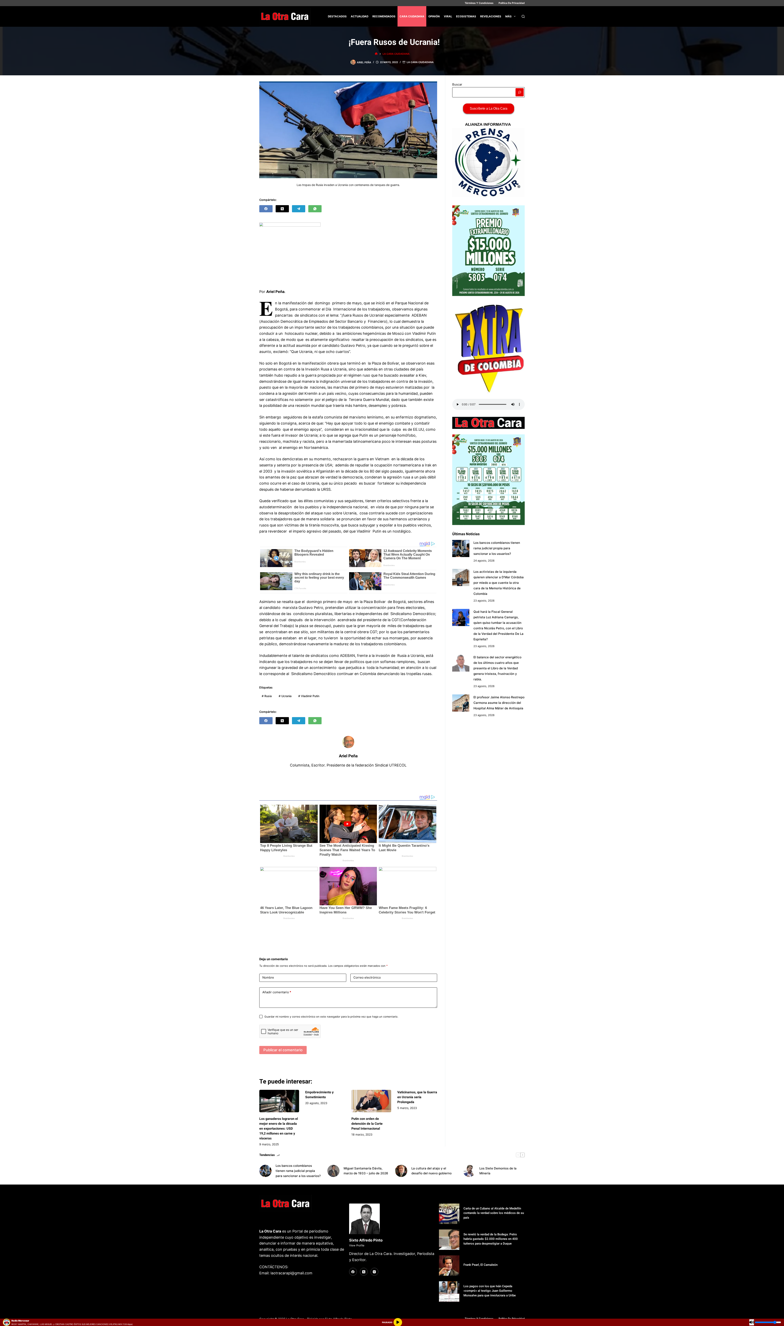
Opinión (434, 16)
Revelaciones (490, 16)
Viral (448, 16)
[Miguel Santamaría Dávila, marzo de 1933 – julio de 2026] (333, 1171)
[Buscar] (523, 16)
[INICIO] (376, 53)
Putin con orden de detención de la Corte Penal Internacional (367, 1123)
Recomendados (383, 16)
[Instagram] (374, 1272)
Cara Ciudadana (412, 16)
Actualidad (359, 16)
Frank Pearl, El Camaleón (480, 1265)
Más (508, 16)
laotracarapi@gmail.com (291, 1273)
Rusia (267, 696)
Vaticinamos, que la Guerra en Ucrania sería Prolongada (417, 1097)
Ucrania (285, 696)
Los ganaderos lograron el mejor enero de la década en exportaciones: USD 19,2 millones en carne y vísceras (278, 1128)
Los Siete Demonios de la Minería (498, 1170)
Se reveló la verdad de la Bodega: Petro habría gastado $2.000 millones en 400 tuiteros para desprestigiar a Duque (490, 1239)
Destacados (337, 16)
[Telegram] (298, 208)
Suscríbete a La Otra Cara (488, 108)
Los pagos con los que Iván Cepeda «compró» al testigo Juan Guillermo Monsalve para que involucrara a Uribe (489, 1290)
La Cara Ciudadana (420, 62)
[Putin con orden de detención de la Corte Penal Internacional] (371, 1101)
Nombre (268, 977)
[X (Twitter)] (282, 208)
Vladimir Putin (308, 696)
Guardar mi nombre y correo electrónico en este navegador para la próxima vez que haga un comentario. (331, 1016)
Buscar (457, 84)
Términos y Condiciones (479, 2)
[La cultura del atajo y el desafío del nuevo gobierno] (401, 1171)
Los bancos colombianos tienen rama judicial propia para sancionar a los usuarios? (496, 548)
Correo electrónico (367, 977)
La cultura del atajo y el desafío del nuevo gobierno (431, 1170)
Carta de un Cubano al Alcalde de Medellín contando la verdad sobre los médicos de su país (493, 1213)
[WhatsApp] (315, 208)
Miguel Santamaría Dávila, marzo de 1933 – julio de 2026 (366, 1170)
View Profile (356, 1245)
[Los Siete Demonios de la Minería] (469, 1171)
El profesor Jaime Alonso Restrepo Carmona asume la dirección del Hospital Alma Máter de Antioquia (499, 702)
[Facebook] (266, 208)
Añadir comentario (276, 992)
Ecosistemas (466, 16)
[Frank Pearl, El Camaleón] (449, 1265)
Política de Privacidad (512, 2)
